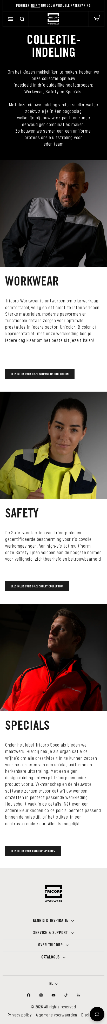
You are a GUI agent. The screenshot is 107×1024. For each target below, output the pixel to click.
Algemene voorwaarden (56, 1014)
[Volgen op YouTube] (53, 995)
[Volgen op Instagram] (41, 995)
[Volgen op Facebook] (28, 995)
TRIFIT (35, 6)
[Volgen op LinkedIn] (78, 995)
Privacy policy (20, 1014)
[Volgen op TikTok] (66, 995)
